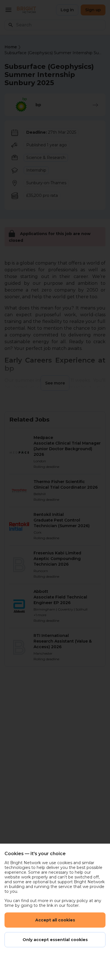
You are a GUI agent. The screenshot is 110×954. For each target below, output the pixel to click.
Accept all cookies (55, 920)
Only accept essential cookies (55, 939)
